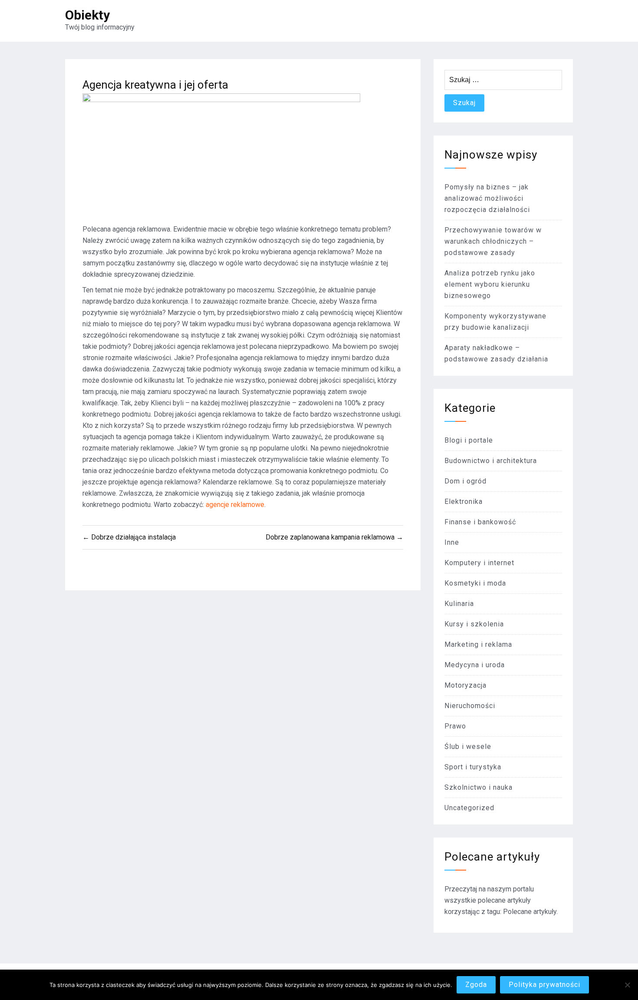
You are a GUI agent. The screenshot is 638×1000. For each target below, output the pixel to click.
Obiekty (87, 15)
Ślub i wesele (467, 746)
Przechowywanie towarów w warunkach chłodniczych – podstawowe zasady (493, 241)
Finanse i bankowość (480, 522)
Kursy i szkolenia (474, 624)
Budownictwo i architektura (490, 461)
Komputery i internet (479, 563)
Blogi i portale (468, 440)
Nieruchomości (469, 706)
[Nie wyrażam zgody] (627, 984)
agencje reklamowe (235, 504)
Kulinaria (459, 603)
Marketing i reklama (478, 644)
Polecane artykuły (529, 911)
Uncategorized (469, 808)
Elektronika (463, 501)
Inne (451, 542)
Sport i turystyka (472, 767)
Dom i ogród (465, 481)
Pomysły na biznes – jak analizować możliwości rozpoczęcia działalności (487, 198)
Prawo (455, 726)
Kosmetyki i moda (475, 583)
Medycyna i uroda (474, 665)
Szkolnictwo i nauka (478, 787)
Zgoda (476, 984)
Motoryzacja (465, 685)
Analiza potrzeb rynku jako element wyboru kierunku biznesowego (489, 284)
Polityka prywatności (544, 984)
